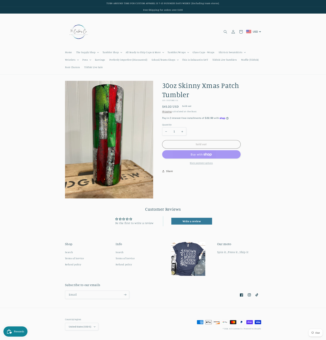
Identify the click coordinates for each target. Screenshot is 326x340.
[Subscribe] (125, 295)
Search (69, 252)
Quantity (166, 124)
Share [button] (169, 171)
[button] (87, 52)
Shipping (167, 111)
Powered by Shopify (252, 329)
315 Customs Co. (236, 329)
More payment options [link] (201, 163)
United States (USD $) (80, 326)
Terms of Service (74, 258)
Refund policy (73, 264)
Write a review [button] (192, 221)
